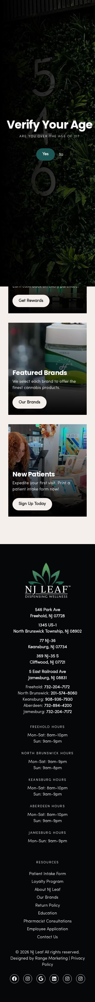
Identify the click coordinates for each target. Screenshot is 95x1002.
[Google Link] (40, 978)
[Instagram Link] (27, 978)
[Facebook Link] (14, 978)
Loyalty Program (47, 882)
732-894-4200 (58, 706)
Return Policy (47, 906)
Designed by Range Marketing (39, 959)
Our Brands (29, 402)
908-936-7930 (59, 700)
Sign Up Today (32, 504)
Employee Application (47, 929)
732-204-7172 (57, 687)
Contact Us (47, 937)
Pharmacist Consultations (48, 921)
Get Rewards (31, 301)
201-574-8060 (64, 693)
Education (47, 913)
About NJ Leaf (47, 890)
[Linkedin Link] (54, 978)
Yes (45, 154)
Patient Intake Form (47, 874)
